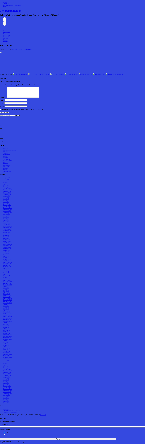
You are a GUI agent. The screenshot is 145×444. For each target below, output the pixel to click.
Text (6, 434)
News (4, 31)
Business (5, 38)
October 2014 (7, 392)
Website (2, 106)
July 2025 (6, 197)
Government (6, 32)
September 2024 (7, 212)
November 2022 (7, 245)
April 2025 (6, 202)
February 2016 (7, 368)
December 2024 (7, 208)
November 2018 (7, 318)
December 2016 (7, 352)
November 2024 (7, 209)
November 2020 (7, 282)
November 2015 (7, 372)
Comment (3, 97)
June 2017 (6, 343)
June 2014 (6, 398)
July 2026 (6, 179)
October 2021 (7, 265)
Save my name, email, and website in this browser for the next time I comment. (23, 109)
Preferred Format (5, 429)
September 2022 (7, 248)
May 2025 (6, 200)
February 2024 (7, 223)
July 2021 (6, 269)
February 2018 (7, 331)
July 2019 (6, 306)
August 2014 (6, 395)
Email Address (4, 424)
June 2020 (6, 289)
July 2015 (6, 378)
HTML (7, 432)
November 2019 (7, 300)
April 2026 (6, 184)
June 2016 (6, 361)
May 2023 (6, 236)
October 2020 (7, 283)
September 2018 (7, 321)
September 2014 (7, 393)
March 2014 (6, 402)
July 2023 (6, 233)
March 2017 (6, 348)
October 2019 (7, 301)
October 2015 (7, 374)
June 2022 (6, 253)
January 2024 (6, 224)
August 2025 (6, 196)
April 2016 (6, 364)
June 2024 (6, 217)
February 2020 (7, 295)
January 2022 (6, 260)
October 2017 (7, 337)
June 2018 (6, 325)
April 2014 (6, 401)
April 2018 (6, 328)
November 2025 (7, 191)
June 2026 (6, 180)
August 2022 (6, 250)
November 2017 (7, 336)
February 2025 (7, 205)
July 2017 (6, 342)
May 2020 (6, 291)
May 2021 (6, 272)
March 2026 (6, 185)
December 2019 (7, 298)
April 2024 (6, 220)
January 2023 (6, 242)
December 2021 (7, 262)
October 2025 (7, 193)
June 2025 (6, 199)
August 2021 (6, 268)
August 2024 (6, 214)
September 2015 (7, 375)
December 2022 (7, 244)
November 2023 (7, 227)
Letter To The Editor (8, 160)
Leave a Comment (27, 49)
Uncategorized (7, 171)
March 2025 (6, 203)
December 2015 (7, 371)
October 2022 (7, 247)
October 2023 (7, 229)
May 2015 (6, 381)
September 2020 (7, 285)
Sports (5, 40)
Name (2, 100)
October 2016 (7, 355)
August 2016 (6, 358)
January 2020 (6, 297)
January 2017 (6, 351)
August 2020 (6, 286)
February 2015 (7, 386)
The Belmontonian (10, 10)
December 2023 (7, 226)
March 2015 (6, 384)
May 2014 (6, 399)
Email (2, 103)
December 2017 (7, 334)
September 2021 (7, 266)
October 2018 (7, 319)
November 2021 (7, 263)
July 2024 (6, 215)
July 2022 (6, 251)
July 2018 (6, 324)
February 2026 (7, 187)
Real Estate (6, 37)
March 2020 (6, 294)
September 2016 (7, 357)
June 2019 (6, 307)
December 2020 (7, 280)
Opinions (5, 41)
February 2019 (7, 313)
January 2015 (6, 387)
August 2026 (6, 177)
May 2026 (6, 182)
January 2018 (6, 333)
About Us (6, 3)
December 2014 (7, 389)
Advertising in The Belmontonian (12, 5)
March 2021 (6, 276)
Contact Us (6, 6)
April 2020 (6, 292)
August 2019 (6, 304)
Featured (5, 157)
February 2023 (7, 241)
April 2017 (6, 346)
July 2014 (6, 396)
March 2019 (6, 312)
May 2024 (6, 218)
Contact (5, 153)
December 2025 (7, 190)
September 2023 (7, 230)
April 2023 (6, 238)
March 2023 (6, 239)
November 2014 (7, 390)
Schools (5, 34)
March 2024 (6, 221)
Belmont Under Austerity (10, 150)
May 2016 (6, 363)
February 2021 (7, 277)
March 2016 (6, 366)
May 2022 (6, 254)
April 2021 (6, 274)
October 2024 (7, 211)
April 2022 (6, 256)
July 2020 (6, 288)
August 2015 (6, 377)
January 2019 (6, 315)
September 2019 (7, 303)
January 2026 (6, 188)
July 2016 (6, 360)
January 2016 (6, 369)
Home (5, 2)
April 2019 (6, 310)
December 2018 (7, 316)
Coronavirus (6, 154)
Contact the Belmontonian (10, 412)
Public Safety (6, 35)
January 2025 (6, 206)
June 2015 (6, 380)
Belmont (5, 148)
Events (5, 156)
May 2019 (6, 309)
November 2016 (7, 354)
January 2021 (6, 279)
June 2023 (6, 235)
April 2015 (6, 383)
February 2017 (7, 349)
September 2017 (7, 339)
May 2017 (6, 345)
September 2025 (7, 194)
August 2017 (6, 340)
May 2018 (6, 327)
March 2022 (6, 257)
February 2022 (7, 259)
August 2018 (6, 322)
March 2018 (6, 330)
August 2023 (6, 232)
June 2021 (6, 271)
